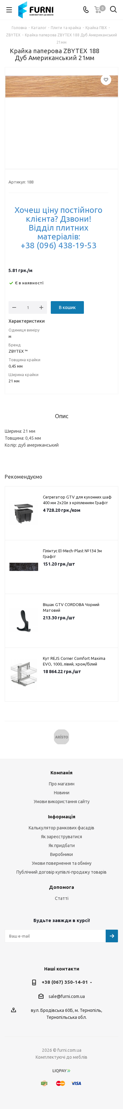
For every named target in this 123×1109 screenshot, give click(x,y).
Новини (61, 792)
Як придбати (62, 845)
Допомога (61, 887)
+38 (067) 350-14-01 (65, 982)
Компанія (61, 772)
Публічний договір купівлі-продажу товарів (61, 872)
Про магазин (61, 783)
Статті (61, 898)
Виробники (61, 854)
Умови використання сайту (62, 801)
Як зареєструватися (61, 836)
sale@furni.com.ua (67, 996)
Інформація (61, 816)
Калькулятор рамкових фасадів (61, 827)
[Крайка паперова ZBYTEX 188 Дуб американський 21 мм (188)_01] (61, 113)
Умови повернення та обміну (61, 863)
